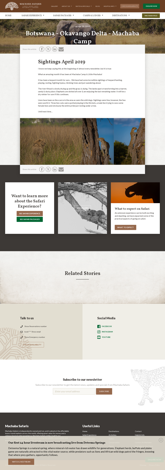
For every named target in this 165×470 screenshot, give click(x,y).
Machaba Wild (151, 16)
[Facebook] (41, 49)
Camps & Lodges (92, 15)
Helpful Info (109, 6)
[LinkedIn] (54, 49)
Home (8, 15)
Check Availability (130, 6)
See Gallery (82, 208)
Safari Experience (32, 15)
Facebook (107, 326)
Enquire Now (151, 6)
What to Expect (125, 227)
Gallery (54, 6)
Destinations (119, 15)
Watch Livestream (21, 462)
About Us (66, 6)
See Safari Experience (29, 213)
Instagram (107, 332)
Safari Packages (62, 15)
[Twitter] (48, 49)
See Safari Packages (30, 219)
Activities (112, 435)
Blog (98, 6)
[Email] (61, 49)
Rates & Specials (83, 6)
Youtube (106, 337)
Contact (138, 431)
